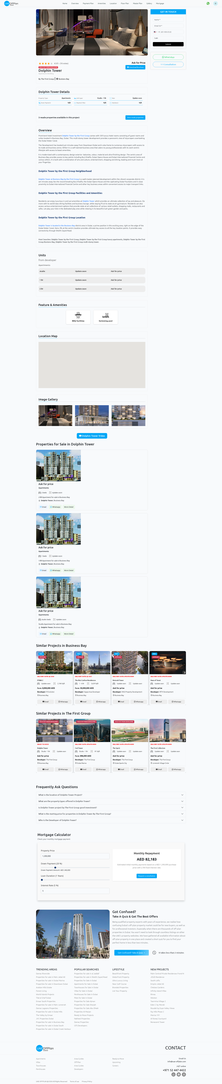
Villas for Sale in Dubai (83, 991)
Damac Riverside (43, 974)
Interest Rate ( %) (49, 885)
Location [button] (113, 3)
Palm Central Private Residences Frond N (167, 974)
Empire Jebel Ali (157, 984)
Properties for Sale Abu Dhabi (86, 1008)
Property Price (48, 850)
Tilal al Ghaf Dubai (43, 998)
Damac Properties (81, 1022)
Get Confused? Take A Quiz (130, 952)
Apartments (66, 98)
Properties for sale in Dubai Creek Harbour (53, 1029)
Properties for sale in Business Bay (50, 1022)
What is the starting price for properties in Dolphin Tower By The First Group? (75, 814)
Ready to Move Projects (84, 1015)
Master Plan (137, 3)
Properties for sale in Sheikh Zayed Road (90, 977)
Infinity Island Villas (158, 991)
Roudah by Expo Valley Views (162, 1008)
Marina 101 (155, 1015)
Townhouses (41, 1066)
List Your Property (119, 991)
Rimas (153, 994)
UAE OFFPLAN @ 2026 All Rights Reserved (51, 1081)
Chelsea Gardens (157, 987)
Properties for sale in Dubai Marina (50, 980)
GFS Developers (80, 1025)
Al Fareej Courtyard (158, 1019)
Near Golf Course (119, 984)
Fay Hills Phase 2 (157, 1012)
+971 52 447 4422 (174, 1070)
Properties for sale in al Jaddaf (86, 974)
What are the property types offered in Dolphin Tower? (64, 801)
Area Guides (79, 1059)
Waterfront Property (120, 977)
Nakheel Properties (82, 1019)
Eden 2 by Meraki (158, 1005)
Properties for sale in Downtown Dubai (52, 984)
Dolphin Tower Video (93, 435)
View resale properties (135, 117)
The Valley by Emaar (44, 1015)
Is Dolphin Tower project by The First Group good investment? (68, 807)
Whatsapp (56, 507)
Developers (78, 1069)
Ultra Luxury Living (120, 980)
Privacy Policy (87, 1081)
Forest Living (41, 991)
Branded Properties (120, 987)
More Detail (68, 507)
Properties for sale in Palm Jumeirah (51, 1005)
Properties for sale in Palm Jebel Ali (50, 977)
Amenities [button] (102, 3)
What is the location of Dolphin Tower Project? (60, 795)
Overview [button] (75, 3)
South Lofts (155, 980)
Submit (168, 44)
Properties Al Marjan (82, 1012)
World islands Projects (45, 994)
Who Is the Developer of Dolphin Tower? (57, 820)
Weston (154, 998)
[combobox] (156, 32)
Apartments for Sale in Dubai (86, 984)
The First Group (46, 79)
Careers (115, 1066)
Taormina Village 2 (158, 1001)
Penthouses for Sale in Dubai (86, 994)
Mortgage (160, 3)
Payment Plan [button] (88, 3)
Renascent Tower (158, 1022)
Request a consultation (146, 876)
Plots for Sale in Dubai (83, 998)
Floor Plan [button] (125, 3)
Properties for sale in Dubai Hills (49, 1012)
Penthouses (40, 1069)
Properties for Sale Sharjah (85, 1005)
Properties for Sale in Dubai (85, 980)
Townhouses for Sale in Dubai (86, 987)
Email (44, 507)
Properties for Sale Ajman (84, 1001)
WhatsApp (169, 57)
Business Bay (63, 79)
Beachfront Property (120, 974)
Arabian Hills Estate (44, 987)
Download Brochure (136, 67)
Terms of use (74, 1081)
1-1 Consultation (168, 64)
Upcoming (116, 1062)
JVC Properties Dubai (45, 1019)
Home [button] (65, 3)
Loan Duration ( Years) (52, 875)
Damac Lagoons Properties (47, 1008)
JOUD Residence (157, 977)
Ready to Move (118, 1059)
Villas (38, 1062)
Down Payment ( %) (51, 863)
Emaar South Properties (46, 1001)
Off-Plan (77, 1062)
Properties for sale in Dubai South (50, 1025)
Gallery (149, 3)
